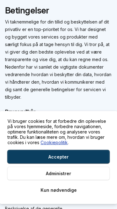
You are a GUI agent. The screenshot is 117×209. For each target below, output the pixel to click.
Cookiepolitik (54, 142)
